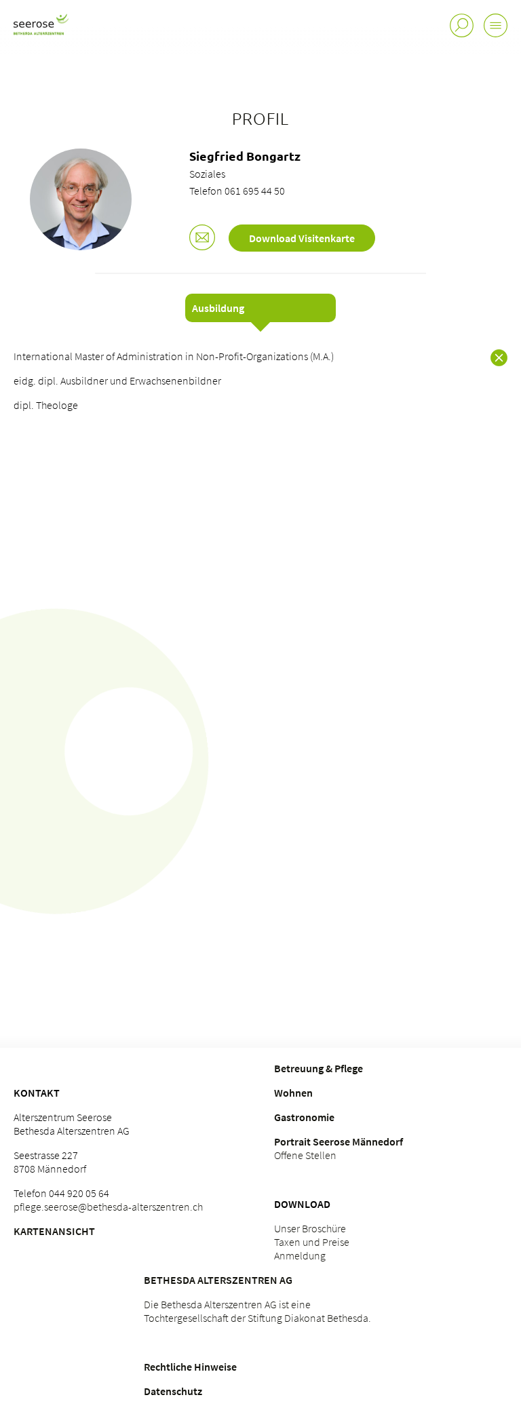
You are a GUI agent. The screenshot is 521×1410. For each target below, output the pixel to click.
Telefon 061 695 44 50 (237, 190)
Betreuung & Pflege (318, 1068)
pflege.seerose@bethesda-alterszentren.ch (108, 1206)
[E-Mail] (202, 238)
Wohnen (293, 1092)
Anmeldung (300, 1255)
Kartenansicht (54, 1231)
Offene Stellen (305, 1155)
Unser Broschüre (310, 1228)
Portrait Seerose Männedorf (338, 1141)
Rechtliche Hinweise (190, 1366)
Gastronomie (304, 1117)
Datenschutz (173, 1391)
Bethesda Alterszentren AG (218, 1280)
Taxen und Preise (311, 1242)
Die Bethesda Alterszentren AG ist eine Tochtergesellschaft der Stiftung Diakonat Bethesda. (257, 1311)
